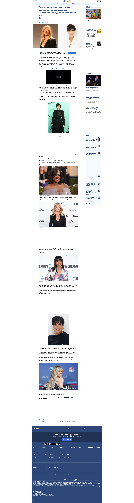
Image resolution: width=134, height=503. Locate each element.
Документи (58, 429)
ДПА (64, 457)
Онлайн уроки (58, 457)
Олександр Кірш (88, 194)
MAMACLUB (55, 470)
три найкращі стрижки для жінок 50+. (63, 393)
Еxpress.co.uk (54, 90)
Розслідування (72, 447)
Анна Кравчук (44, 17)
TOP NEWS (88, 73)
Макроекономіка (56, 467)
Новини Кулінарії (58, 464)
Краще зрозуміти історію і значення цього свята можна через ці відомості (93, 24)
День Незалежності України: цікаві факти (93, 21)
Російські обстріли (79, 3)
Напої (51, 464)
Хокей (57, 454)
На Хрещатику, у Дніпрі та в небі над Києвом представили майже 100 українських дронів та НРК (93, 112)
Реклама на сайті (47, 429)
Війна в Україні (59, 3)
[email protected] (45, 495)
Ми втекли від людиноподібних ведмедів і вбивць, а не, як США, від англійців (91, 191)
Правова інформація (71, 428)
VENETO (73, 3)
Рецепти (45, 464)
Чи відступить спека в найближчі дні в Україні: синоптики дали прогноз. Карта (91, 31)
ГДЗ (45, 457)
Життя (61, 447)
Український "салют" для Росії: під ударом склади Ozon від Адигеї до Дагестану (91, 153)
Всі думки (88, 203)
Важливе (88, 6)
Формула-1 (68, 454)
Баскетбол (51, 454)
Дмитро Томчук (88, 200)
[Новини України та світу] (62, 421)
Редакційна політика (45, 421)
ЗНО (69, 457)
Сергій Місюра (88, 187)
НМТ (73, 457)
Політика (43, 447)
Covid (61, 470)
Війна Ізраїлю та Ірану (67, 3)
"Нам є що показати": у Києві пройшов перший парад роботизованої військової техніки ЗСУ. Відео (93, 109)
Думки (87, 135)
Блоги (80, 447)
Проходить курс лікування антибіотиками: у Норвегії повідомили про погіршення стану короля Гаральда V (90, 43)
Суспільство (90, 447)
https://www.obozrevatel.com (67, 478)
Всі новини (99, 447)
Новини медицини (47, 470)
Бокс (62, 454)
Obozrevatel (66, 397)
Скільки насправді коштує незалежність (91, 198)
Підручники (51, 457)
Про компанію (46, 428)
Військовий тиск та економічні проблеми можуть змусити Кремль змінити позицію (93, 92)
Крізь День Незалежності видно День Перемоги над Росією (90, 139)
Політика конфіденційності (84, 428)
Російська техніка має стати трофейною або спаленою (90, 184)
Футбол (45, 454)
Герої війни (54, 3)
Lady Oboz (48, 17)
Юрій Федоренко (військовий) (90, 178)
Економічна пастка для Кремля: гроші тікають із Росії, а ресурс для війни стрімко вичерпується (91, 176)
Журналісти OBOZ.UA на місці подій (85, 429)
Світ (52, 447)
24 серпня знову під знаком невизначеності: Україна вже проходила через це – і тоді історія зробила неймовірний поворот (91, 146)
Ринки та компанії (47, 467)
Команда (57, 428)
